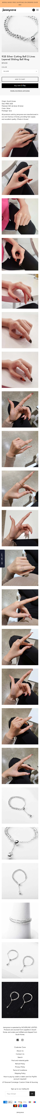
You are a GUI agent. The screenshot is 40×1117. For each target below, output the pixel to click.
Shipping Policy (20, 1073)
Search (20, 1057)
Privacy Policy (20, 1067)
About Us (20, 1051)
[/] (11, 10)
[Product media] (20, 140)
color (4, 67)
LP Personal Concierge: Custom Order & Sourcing (20, 1082)
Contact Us (20, 1054)
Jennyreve (20, 1112)
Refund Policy (20, 1064)
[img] (17, 1039)
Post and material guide (20, 1060)
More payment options (20, 91)
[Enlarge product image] (20, 34)
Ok (32, 1093)
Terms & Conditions (20, 1070)
